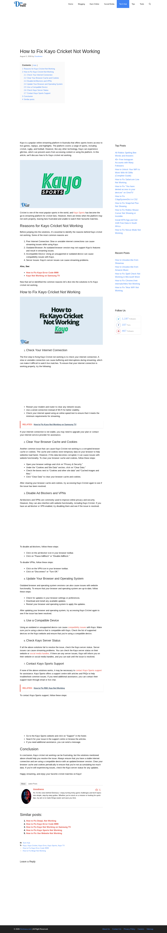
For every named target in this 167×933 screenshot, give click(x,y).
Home (70, 4)
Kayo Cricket (32, 845)
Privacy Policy (129, 929)
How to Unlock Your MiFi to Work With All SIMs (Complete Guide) (127, 172)
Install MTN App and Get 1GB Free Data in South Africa (126, 223)
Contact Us (116, 929)
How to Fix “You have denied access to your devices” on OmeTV (125, 189)
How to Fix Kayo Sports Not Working (44, 830)
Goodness (38, 789)
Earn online (94, 4)
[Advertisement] (83, 25)
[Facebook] (96, 789)
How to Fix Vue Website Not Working (44, 833)
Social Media (109, 4)
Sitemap (150, 929)
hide (34, 65)
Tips (133, 4)
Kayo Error (42, 845)
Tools (142, 4)
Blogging (81, 4)
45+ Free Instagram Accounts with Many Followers (124, 162)
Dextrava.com (25, 929)
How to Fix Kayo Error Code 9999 (42, 272)
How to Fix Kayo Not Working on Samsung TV (48, 827)
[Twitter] (99, 789)
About (23, 784)
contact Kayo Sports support (89, 670)
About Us (106, 929)
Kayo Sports (79, 212)
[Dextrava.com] (21, 4)
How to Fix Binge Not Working (34, 851)
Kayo (25, 845)
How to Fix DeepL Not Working (41, 821)
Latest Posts (32, 784)
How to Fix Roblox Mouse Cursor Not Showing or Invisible (127, 213)
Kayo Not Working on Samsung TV (43, 276)
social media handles (39, 653)
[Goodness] (26, 803)
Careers (141, 929)
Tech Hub (123, 4)
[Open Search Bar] (149, 4)
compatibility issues (77, 627)
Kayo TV (61, 845)
